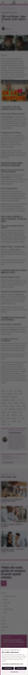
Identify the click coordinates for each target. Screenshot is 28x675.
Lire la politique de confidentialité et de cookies (12, 663)
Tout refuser (7, 668)
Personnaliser (14, 671)
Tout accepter (20, 668)
